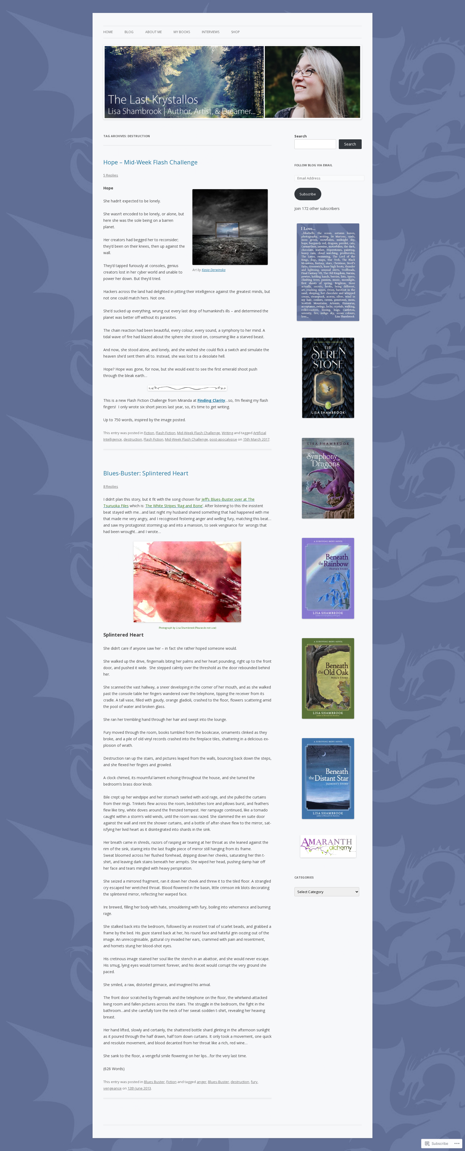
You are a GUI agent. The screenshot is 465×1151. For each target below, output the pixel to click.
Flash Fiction (165, 432)
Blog (129, 32)
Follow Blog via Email (313, 165)
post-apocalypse (223, 439)
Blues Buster (154, 1081)
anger (201, 1081)
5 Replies (110, 175)
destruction (133, 439)
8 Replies (110, 486)
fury (254, 1081)
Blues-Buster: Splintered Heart (145, 473)
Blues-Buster (218, 1081)
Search (300, 136)
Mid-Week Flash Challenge (198, 432)
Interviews (210, 32)
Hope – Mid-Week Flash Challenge (150, 162)
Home (108, 32)
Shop (235, 32)
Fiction (149, 432)
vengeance (112, 1088)
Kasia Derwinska (214, 270)
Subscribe (308, 194)
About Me (153, 32)
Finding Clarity (211, 400)
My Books (182, 32)
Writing (227, 432)
